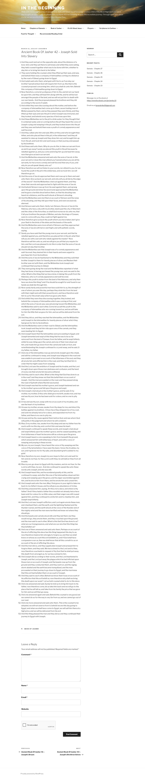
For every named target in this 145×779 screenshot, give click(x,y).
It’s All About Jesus (75, 28)
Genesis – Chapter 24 (94, 81)
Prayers (91, 28)
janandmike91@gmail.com (105, 105)
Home (23, 28)
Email (24, 697)
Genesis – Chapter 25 (94, 77)
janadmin (42, 48)
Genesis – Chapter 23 (94, 86)
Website (25, 709)
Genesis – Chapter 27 (94, 69)
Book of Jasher (56, 28)
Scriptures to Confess (107, 28)
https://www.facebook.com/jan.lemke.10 (101, 100)
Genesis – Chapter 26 (94, 73)
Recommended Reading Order (51, 34)
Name (24, 685)
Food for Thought (27, 34)
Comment (26, 655)
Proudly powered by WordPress (32, 774)
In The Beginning (43, 7)
